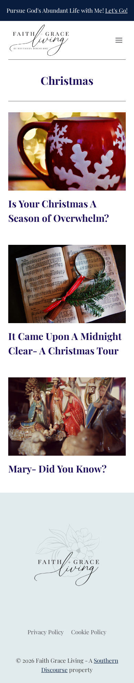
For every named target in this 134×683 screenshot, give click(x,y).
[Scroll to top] (117, 672)
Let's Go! (116, 10)
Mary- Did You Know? (57, 468)
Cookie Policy (89, 632)
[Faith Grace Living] (39, 40)
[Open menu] (119, 40)
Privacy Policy (45, 632)
